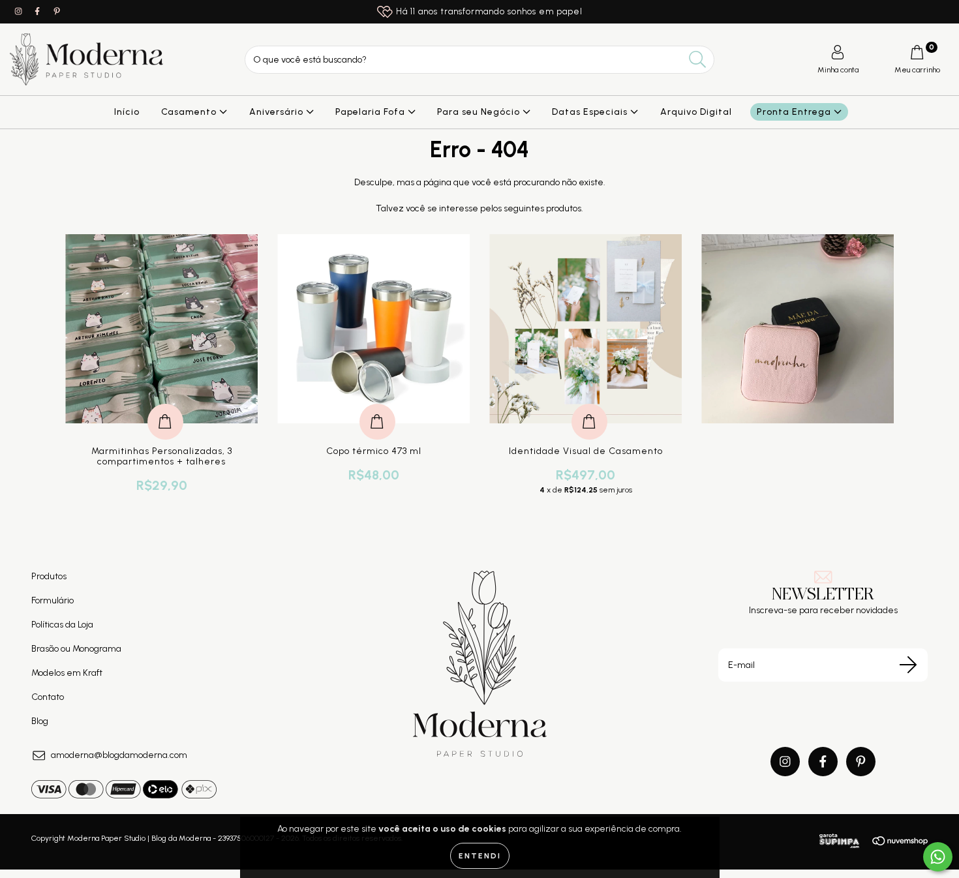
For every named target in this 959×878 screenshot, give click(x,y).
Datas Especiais (591, 111)
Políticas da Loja (62, 624)
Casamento (190, 111)
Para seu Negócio (480, 111)
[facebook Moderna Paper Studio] (38, 11)
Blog (39, 721)
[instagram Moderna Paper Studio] (19, 11)
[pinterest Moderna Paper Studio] (56, 11)
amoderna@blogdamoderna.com (119, 755)
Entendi (480, 855)
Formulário (52, 600)
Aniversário (277, 111)
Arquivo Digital (696, 111)
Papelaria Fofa (371, 111)
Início (127, 111)
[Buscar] (697, 59)
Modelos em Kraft (66, 672)
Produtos (49, 576)
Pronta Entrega (795, 111)
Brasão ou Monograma (76, 648)
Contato (47, 697)
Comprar (165, 408)
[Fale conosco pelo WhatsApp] (937, 856)
